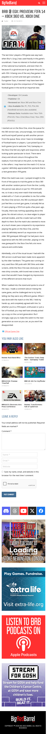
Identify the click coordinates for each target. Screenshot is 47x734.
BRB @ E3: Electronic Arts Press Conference (12, 405)
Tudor (6, 21)
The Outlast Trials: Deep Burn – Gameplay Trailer (34, 359)
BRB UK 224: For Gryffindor (34, 381)
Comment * (7, 431)
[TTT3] (23, 562)
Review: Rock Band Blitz (11, 358)
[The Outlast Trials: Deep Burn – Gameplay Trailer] (34, 348)
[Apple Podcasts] (23, 658)
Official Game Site (12, 331)
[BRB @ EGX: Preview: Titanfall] (12, 372)
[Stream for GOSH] (23, 706)
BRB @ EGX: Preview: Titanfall (10, 382)
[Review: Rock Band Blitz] (12, 348)
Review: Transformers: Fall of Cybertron (33, 405)
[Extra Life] (23, 610)
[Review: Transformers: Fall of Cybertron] (34, 395)
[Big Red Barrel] (9, 5)
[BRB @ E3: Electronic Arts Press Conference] (12, 395)
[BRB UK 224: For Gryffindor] (34, 372)
